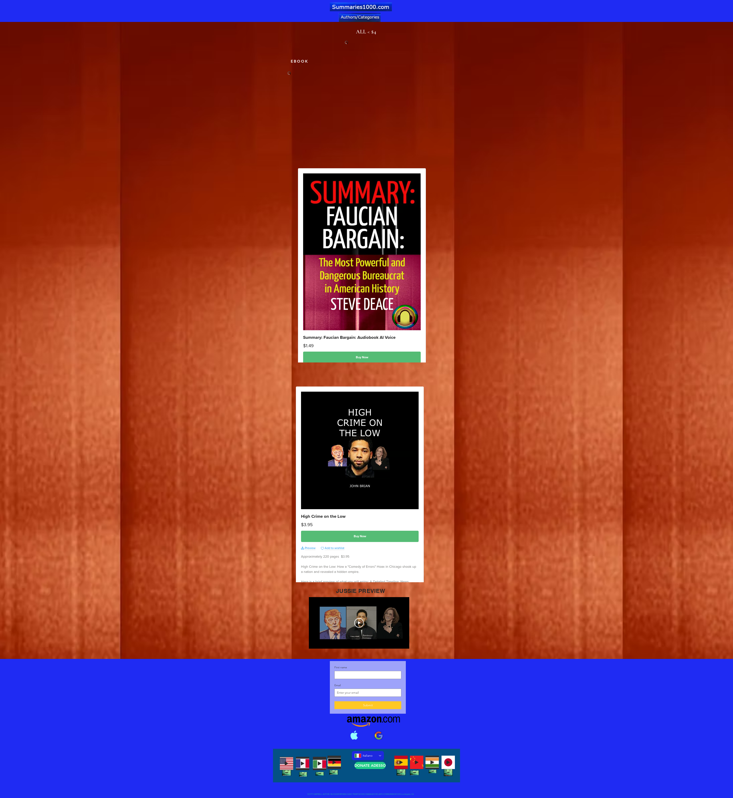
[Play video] (359, 623)
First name (340, 667)
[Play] (286, 763)
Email (337, 685)
